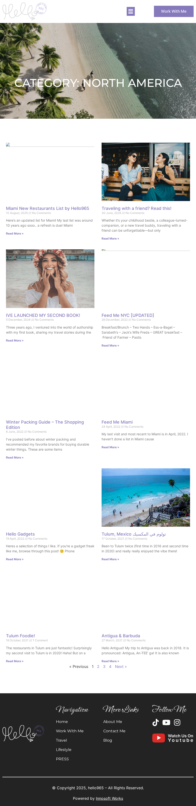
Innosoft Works (109, 798)
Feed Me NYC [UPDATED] (128, 315)
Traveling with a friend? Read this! (136, 208)
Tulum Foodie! (20, 635)
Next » (121, 666)
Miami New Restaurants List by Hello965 (47, 208)
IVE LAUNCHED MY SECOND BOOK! (43, 315)
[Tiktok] (155, 722)
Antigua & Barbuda (121, 635)
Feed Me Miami (117, 422)
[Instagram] (177, 722)
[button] (131, 11)
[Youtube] (166, 722)
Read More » (15, 233)
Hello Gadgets (20, 534)
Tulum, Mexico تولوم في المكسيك (134, 534)
